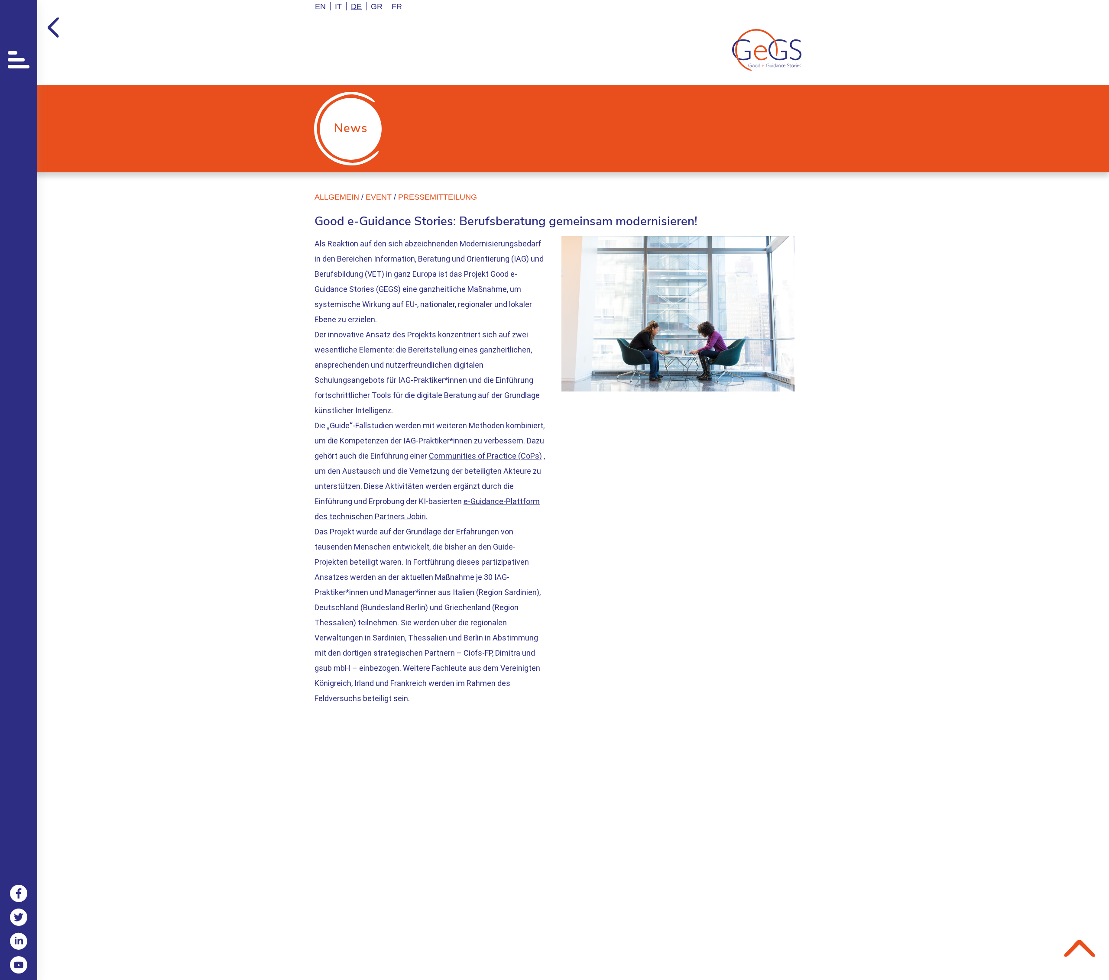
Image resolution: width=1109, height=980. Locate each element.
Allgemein (337, 197)
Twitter (18, 917)
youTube (18, 965)
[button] (18, 57)
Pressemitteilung (437, 197)
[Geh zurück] (53, 27)
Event (379, 197)
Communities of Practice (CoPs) (485, 455)
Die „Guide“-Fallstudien (354, 425)
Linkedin (18, 941)
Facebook (18, 893)
